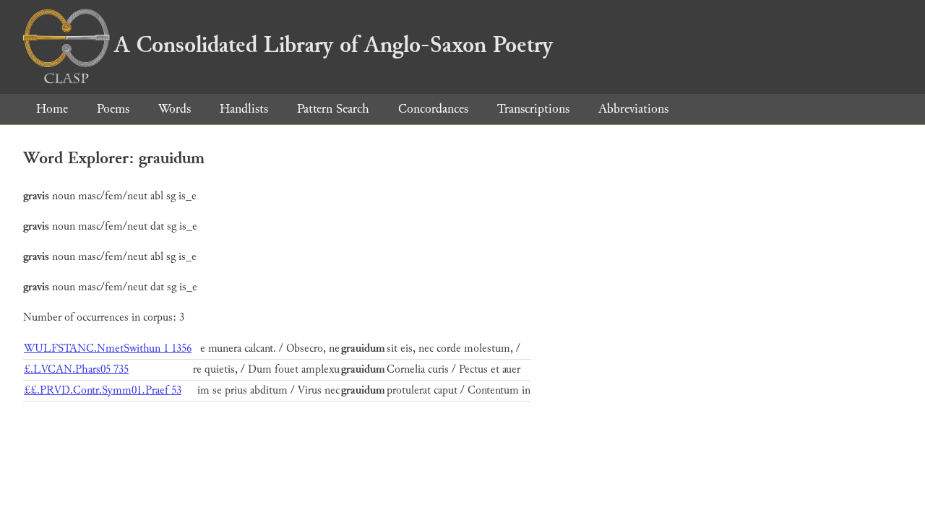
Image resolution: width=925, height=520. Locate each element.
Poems (113, 109)
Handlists (244, 109)
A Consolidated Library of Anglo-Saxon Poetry (333, 44)
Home (52, 109)
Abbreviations (633, 109)
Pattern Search (333, 109)
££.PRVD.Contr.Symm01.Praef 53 (102, 390)
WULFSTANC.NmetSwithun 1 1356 (108, 348)
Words (174, 109)
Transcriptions (533, 109)
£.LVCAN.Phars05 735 (76, 369)
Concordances (433, 109)
